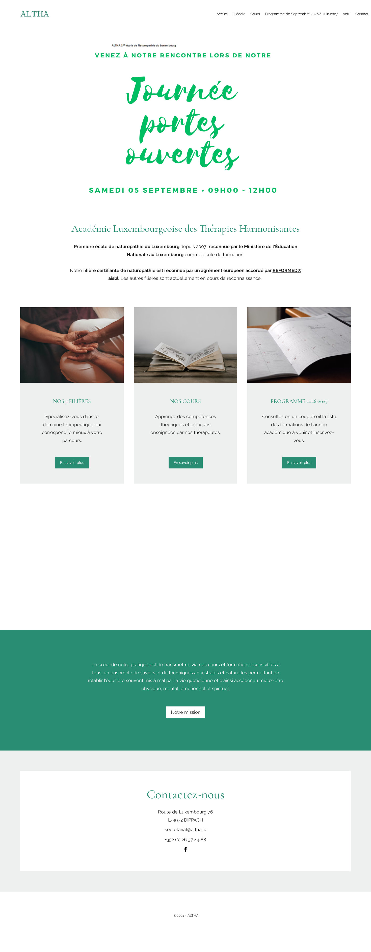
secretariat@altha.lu (185, 829)
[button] (239, 14)
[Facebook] (185, 849)
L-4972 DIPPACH (185, 820)
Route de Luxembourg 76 (185, 811)
